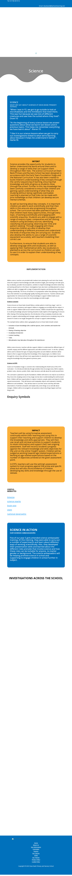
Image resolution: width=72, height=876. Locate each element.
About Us (36, 845)
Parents (36, 851)
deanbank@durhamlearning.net (54, 6)
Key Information (36, 847)
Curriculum (36, 849)
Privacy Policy (36, 860)
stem (9, 509)
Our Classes (36, 853)
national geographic (16, 514)
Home (36, 843)
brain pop (11, 505)
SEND (36, 855)
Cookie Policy (36, 862)
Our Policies (36, 857)
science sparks (14, 501)
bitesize (11, 497)
